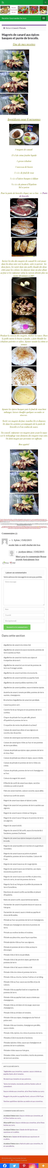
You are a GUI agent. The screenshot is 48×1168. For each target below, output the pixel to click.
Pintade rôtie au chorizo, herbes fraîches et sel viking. (23, 977)
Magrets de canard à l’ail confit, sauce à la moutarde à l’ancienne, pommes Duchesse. (23, 831)
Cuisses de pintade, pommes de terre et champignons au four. (23, 772)
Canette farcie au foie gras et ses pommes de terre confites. (23, 711)
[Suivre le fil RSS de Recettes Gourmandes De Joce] (3, 2)
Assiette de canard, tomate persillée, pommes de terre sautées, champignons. (24, 693)
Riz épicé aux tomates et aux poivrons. (17, 1079)
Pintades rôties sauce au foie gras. (16, 1050)
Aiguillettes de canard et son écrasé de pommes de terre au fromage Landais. (22, 666)
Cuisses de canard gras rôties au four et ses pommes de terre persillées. (23, 744)
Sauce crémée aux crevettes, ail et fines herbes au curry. (23, 1091)
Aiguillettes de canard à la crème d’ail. (17, 645)
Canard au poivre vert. (12, 705)
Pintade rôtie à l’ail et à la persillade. (17, 955)
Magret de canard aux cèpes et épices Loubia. (20, 800)
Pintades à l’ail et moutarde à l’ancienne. (18, 1038)
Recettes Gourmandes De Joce (14, 18)
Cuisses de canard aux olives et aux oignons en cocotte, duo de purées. (21, 731)
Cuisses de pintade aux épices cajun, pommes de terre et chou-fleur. (23, 751)
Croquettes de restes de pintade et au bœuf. (20, 725)
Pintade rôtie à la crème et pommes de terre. (20, 972)
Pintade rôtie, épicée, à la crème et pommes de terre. (23, 1033)
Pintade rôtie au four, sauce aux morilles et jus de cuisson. (22, 983)
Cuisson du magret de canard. (15, 778)
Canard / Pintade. (19, 28)
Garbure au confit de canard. (14, 796)
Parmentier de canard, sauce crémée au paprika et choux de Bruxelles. (22, 913)
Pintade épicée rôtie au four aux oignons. (19, 942)
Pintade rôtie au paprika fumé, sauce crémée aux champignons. (21, 998)
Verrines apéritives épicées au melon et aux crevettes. (23, 1101)
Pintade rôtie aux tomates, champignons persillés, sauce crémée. (22, 1026)
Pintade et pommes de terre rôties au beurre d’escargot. (20, 948)
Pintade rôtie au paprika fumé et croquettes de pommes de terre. (21, 991)
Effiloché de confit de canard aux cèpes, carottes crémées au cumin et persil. (22, 784)
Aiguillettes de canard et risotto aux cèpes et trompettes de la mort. (20, 659)
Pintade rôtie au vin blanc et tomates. (17, 1013)
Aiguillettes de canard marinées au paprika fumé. (21, 678)
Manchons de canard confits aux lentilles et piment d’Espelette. (22, 893)
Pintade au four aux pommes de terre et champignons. (24, 920)
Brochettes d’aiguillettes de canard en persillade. (22, 700)
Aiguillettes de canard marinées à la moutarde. (21, 673)
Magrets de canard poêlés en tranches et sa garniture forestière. (23, 847)
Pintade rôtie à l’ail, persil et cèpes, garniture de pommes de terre (21, 961)
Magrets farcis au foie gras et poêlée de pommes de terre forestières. (23, 885)
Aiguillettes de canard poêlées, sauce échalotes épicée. (24, 687)
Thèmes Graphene (21, 1160)
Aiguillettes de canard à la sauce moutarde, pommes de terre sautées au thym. (24, 651)
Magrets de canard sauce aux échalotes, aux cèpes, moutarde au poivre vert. (22, 870)
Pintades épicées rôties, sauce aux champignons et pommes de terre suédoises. (22, 1044)
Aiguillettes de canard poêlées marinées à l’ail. (20, 683)
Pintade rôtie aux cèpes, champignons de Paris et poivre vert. (22, 1019)
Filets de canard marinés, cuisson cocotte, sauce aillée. (24, 791)
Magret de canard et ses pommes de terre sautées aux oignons (24, 806)
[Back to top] (43, 1163)
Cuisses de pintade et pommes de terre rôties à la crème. (22, 764)
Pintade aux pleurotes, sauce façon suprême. (20, 937)
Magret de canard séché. (13, 826)
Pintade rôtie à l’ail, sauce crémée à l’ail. (18, 967)
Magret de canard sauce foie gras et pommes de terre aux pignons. (23, 819)
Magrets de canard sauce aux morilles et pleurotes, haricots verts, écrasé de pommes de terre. (22, 878)
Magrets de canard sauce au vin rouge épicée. (20, 864)
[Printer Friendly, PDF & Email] (9, 563)
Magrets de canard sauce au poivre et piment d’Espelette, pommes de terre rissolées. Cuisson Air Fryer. (23, 856)
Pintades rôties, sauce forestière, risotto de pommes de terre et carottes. (23, 1056)
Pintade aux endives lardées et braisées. (18, 933)
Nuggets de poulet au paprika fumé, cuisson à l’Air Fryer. (23, 1096)
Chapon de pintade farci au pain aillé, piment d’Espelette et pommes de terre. (20, 718)
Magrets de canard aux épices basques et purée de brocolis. (22, 839)
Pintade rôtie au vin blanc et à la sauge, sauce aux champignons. (22, 1006)
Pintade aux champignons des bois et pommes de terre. (22, 926)
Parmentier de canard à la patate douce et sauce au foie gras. (22, 906)
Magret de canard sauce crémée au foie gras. (20, 813)
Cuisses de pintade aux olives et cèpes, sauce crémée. (23, 758)
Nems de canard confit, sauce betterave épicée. (21, 900)
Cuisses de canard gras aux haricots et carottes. (21, 738)
